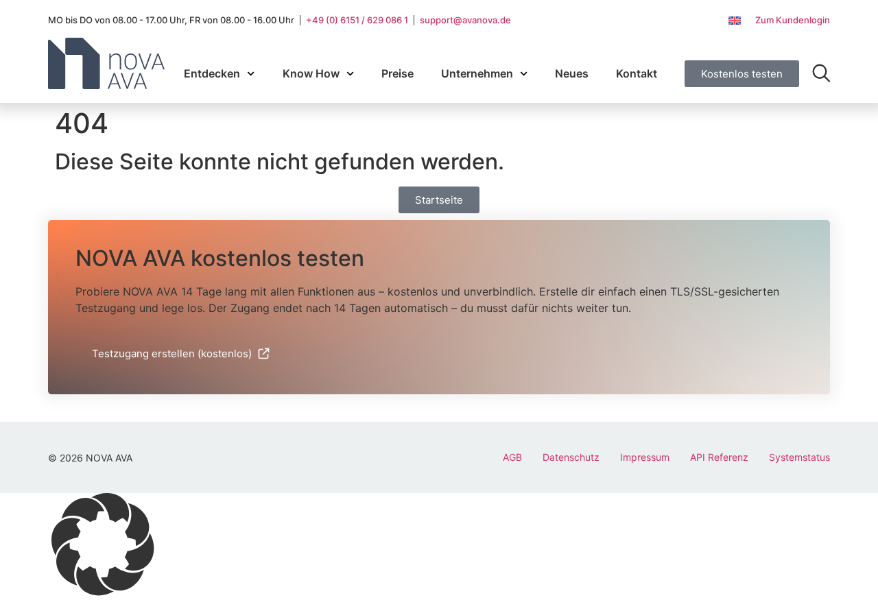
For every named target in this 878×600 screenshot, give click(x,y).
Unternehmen (477, 73)
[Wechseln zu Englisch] (734, 20)
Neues (572, 73)
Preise (397, 73)
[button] (439, 546)
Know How (311, 73)
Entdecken (212, 73)
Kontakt (636, 73)
